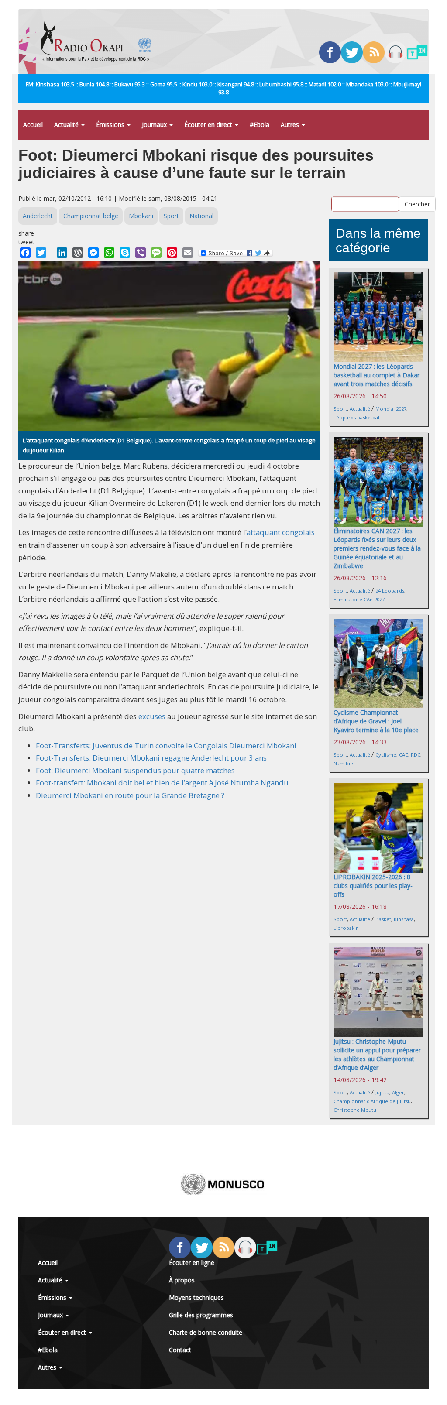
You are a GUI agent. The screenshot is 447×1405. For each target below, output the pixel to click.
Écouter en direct (209, 124)
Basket (383, 919)
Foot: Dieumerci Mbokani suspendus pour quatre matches (135, 770)
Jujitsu (382, 1092)
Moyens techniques (196, 1297)
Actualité (67, 124)
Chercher (417, 203)
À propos (182, 1280)
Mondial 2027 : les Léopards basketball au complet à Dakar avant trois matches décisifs (376, 375)
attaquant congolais (281, 532)
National (201, 216)
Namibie (343, 763)
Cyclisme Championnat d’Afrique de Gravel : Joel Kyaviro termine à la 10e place (376, 721)
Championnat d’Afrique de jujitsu (372, 1101)
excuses (151, 716)
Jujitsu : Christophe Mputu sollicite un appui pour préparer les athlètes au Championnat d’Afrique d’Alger (377, 1054)
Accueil (33, 124)
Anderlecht (38, 216)
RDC (415, 754)
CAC (403, 754)
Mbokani (141, 216)
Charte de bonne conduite (205, 1332)
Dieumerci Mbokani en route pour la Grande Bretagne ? (130, 795)
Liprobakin (346, 928)
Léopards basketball (357, 417)
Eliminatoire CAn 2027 (359, 599)
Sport (171, 216)
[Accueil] (99, 41)
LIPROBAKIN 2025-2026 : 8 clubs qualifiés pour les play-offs (373, 885)
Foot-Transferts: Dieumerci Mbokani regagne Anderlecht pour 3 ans (151, 758)
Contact (180, 1350)
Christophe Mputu (355, 1110)
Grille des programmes (201, 1315)
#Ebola (259, 124)
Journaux (155, 124)
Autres (291, 124)
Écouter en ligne (191, 1262)
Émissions (111, 124)
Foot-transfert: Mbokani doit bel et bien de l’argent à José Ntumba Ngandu (162, 783)
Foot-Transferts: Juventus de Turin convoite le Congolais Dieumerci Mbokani (166, 745)
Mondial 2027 (390, 408)
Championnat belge (90, 216)
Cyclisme (385, 754)
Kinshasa (404, 919)
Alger (398, 1092)
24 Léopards (389, 590)
